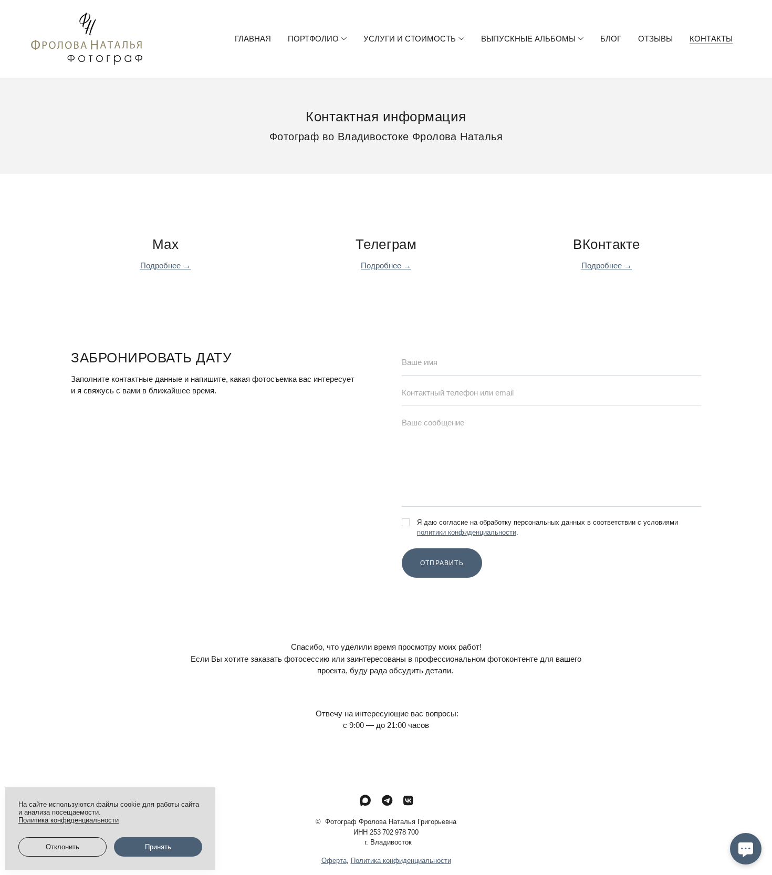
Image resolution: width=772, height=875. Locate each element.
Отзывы (655, 38)
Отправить (442, 563)
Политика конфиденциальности (401, 860)
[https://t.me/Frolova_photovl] (387, 801)
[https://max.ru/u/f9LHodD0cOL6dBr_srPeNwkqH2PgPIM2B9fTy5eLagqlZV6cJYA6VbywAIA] (365, 801)
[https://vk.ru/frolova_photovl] (408, 801)
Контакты (711, 38)
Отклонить (62, 847)
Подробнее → (165, 265)
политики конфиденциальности (466, 532)
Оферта (334, 860)
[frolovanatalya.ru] (86, 39)
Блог (610, 38)
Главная (253, 38)
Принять (158, 847)
